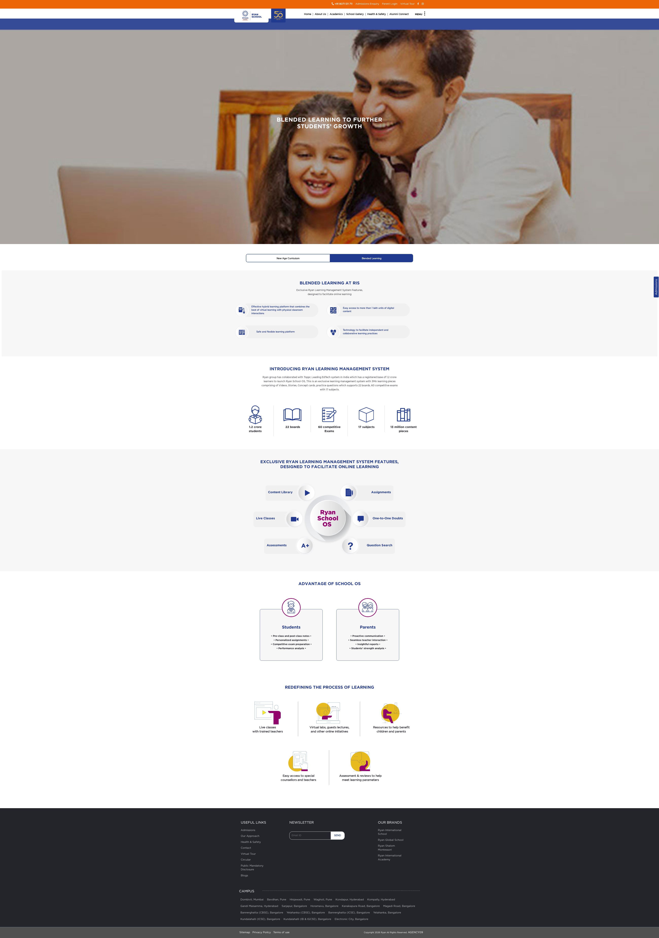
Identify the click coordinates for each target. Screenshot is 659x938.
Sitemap (244, 932)
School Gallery (355, 14)
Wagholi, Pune (323, 899)
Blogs (244, 875)
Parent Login (389, 4)
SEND (337, 835)
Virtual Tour (407, 4)
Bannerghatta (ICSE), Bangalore (349, 912)
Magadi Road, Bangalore (399, 906)
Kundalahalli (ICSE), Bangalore (260, 919)
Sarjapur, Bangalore (294, 906)
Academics (336, 14)
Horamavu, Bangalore (324, 906)
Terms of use (281, 932)
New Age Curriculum (288, 258)
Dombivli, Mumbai (252, 899)
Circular (246, 859)
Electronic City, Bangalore (351, 919)
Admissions (656, 287)
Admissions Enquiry (367, 4)
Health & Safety (376, 14)
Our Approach (250, 836)
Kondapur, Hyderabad (350, 899)
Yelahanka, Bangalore (387, 912)
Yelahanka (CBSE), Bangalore (306, 912)
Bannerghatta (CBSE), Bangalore (261, 912)
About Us (320, 14)
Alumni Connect (399, 14)
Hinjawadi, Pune (300, 899)
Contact (246, 848)
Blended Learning (371, 258)
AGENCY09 (415, 932)
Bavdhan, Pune (276, 899)
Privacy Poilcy (261, 932)
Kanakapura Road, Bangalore (361, 906)
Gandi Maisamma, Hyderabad (259, 906)
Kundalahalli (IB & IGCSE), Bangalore (307, 919)
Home (307, 14)
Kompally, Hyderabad (381, 899)
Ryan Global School (390, 840)
